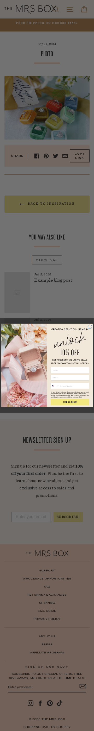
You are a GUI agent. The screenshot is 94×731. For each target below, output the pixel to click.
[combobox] (55, 386)
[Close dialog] (90, 327)
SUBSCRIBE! (70, 402)
